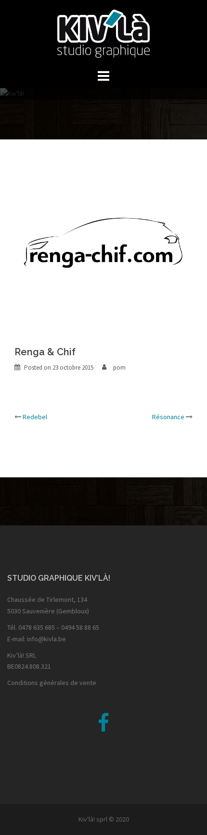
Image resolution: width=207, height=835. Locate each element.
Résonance (168, 416)
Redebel (35, 416)
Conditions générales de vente (51, 682)
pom (119, 367)
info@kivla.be (46, 639)
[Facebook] (103, 727)
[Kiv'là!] (103, 32)
